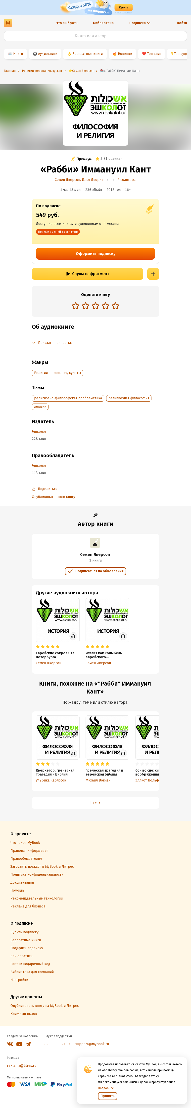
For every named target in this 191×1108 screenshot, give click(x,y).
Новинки (125, 54)
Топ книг (154, 54)
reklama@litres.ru (21, 1066)
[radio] (76, 306)
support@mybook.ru (92, 1044)
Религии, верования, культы (57, 373)
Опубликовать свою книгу (53, 497)
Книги (18, 54)
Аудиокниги (47, 54)
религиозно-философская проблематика (68, 398)
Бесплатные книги (87, 54)
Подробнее (106, 1088)
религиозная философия (128, 398)
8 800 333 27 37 (57, 1044)
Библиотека (103, 23)
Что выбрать (67, 23)
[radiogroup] (95, 306)
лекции (40, 407)
